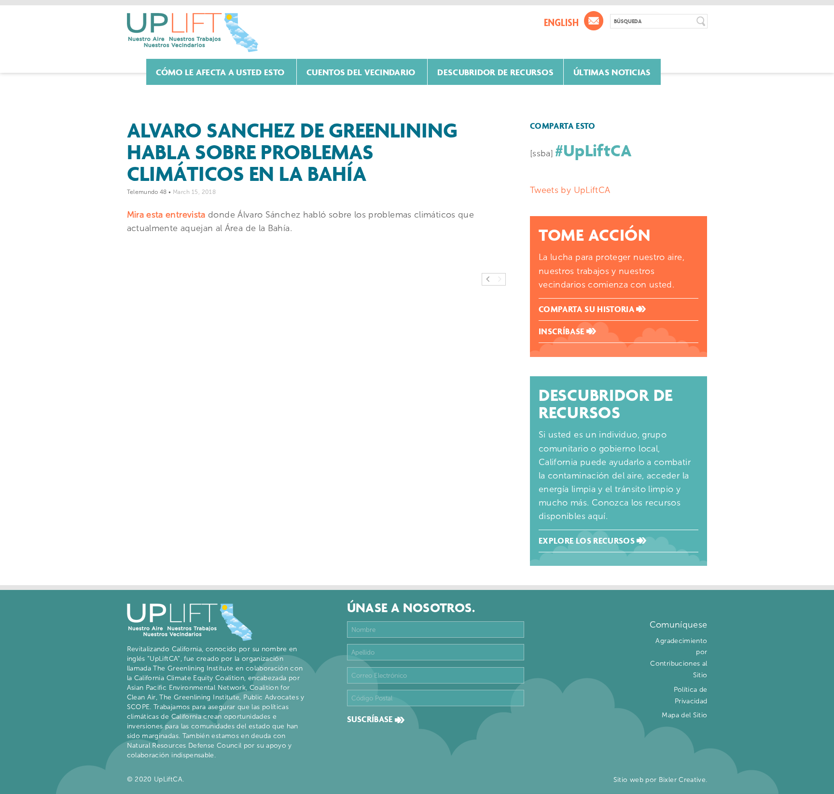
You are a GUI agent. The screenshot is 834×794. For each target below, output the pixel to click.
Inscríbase (562, 331)
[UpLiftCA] (192, 32)
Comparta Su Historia (588, 309)
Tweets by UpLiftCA (570, 190)
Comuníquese (679, 624)
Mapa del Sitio (684, 715)
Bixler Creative (682, 780)
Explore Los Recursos (588, 540)
